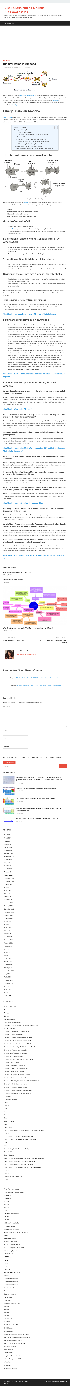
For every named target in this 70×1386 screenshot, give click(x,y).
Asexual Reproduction (26, 95)
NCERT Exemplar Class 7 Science (14, 1247)
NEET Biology (8, 1257)
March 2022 (8, 937)
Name (5, 730)
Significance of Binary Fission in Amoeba (29, 146)
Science (6, 1306)
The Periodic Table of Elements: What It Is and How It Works (35, 798)
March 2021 (8, 961)
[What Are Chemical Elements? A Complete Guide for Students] (8, 788)
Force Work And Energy (11, 1189)
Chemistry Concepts (10, 1099)
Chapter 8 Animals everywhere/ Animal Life (17, 1093)
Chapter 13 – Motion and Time (13, 1056)
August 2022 (8, 921)
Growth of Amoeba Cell (24, 132)
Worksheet (7, 1362)
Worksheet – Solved (10, 1368)
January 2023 (8, 906)
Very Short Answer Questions (13, 1356)
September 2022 (9, 918)
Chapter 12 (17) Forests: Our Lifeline (15, 1053)
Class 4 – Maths (9, 1121)
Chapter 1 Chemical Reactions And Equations (18, 1037)
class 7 (6, 1146)
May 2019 (7, 992)
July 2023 (7, 887)
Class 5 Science (8, 1127)
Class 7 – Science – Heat (11, 1152)
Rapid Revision (8, 1297)
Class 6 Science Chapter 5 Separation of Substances (20, 1139)
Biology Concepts (9, 1019)
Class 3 (6, 1115)
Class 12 (6, 1112)
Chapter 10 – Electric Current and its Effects (17, 1041)
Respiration (7, 1300)
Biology (5, 59)
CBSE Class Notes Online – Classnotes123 (25, 10)
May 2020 (7, 974)
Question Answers (10, 1291)
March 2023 (8, 900)
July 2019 (7, 986)
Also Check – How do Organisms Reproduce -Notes (23, 503)
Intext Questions (9, 1217)
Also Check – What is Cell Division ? (17, 409)
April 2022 (7, 934)
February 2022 (8, 940)
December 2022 (9, 909)
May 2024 (7, 862)
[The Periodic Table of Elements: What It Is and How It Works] (8, 798)
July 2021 (7, 949)
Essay (6, 1180)
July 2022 (7, 924)
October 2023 (8, 884)
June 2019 (7, 989)
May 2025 (7, 841)
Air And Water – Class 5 (11, 1007)
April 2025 (7, 844)
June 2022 (7, 927)
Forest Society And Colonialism (14, 1192)
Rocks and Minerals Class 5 (12, 1303)
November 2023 (9, 881)
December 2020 (9, 971)
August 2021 (8, 946)
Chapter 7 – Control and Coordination (16, 1084)
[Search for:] (35, 766)
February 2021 (8, 964)
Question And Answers (11, 1288)
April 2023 (7, 896)
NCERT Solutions (9, 1254)
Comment (7, 706)
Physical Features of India (12, 1272)
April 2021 (7, 958)
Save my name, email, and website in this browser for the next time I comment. (32, 757)
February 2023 (8, 903)
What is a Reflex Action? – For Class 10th (17, 572)
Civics (6, 1102)
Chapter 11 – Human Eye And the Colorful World (19, 1047)
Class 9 (6, 1173)
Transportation (8, 1349)
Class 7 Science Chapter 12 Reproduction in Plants (19, 1161)
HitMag (64, 1381)
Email (5, 738)
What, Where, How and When (13, 1359)
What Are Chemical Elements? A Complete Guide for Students (36, 788)
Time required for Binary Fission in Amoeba (33, 144)
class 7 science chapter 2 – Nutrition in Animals (18, 1164)
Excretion (7, 1183)
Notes (58, 59)
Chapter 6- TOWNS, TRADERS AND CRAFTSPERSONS (21, 1081)
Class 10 (35, 59)
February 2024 (8, 872)
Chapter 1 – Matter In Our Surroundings (16, 1031)
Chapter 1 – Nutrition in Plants (13, 1034)
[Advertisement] (35, 42)
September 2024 (9, 856)
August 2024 (8, 859)
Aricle (6, 1010)
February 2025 (8, 850)
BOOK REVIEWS (9, 1028)
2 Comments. (27, 67)
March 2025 (8, 847)
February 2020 (8, 980)
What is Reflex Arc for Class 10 (13, 580)
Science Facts (8, 1319)
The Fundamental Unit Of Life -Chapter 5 (17, 1337)
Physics (6, 1275)
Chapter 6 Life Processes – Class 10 (15, 1078)
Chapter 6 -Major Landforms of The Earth (17, 1074)
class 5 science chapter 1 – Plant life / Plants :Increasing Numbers (24, 1130)
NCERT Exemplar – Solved (12, 1244)
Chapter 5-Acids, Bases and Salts (14, 1071)
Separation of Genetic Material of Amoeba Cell (31, 139)
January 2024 (8, 875)
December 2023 (9, 878)
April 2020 (7, 977)
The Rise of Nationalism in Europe (14, 1343)
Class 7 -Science (9, 1155)
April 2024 (7, 866)
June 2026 (7, 835)
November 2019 (9, 983)
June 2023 (7, 890)
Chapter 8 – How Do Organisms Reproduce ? (18, 1090)
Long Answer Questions (11, 1229)
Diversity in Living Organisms (13, 1176)
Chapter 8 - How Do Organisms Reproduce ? (20, 59)
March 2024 (8, 869)
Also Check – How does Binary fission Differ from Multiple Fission (29, 314)
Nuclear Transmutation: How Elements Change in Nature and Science (38, 818)
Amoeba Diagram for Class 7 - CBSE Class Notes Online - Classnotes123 (38, 685)
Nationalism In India (10, 1241)
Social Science (8, 1322)
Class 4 (6, 1118)
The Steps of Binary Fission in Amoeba (26, 130)
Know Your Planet (9, 1226)
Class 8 (6, 1170)
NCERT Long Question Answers (47, 59)
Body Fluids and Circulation (12, 1022)
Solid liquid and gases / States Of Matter (16, 1334)
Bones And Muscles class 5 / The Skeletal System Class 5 (21, 1025)
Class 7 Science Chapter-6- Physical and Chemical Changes (22, 1167)
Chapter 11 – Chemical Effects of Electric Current (19, 1044)
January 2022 (8, 943)
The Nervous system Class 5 (13, 1340)
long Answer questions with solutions (16, 1232)
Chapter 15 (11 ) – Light (11, 1062)
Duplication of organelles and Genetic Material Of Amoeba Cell (32, 136)
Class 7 (6, 1142)
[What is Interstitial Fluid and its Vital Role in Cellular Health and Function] (35, 626)
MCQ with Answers (10, 1238)
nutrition (7, 1269)
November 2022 (9, 912)
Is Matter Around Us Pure (12, 1223)
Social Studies (8, 1328)
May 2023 (7, 893)
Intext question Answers (11, 1213)
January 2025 (8, 853)
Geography (7, 1195)
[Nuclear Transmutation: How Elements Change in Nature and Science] (8, 818)
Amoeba (55, 100)
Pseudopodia (16, 105)
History (6, 1201)
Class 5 (6, 1124)
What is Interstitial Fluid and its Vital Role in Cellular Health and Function (28, 628)
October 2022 (8, 915)
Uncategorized (8, 1352)
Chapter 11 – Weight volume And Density (17, 1050)
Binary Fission (7, 117)
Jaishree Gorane (18, 67)
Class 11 (6, 1108)
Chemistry (7, 1096)
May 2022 (7, 930)
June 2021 (7, 952)
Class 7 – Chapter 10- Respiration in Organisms (19, 1149)
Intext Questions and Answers (13, 1220)
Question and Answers (11, 1281)
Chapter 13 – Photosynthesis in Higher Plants (18, 1059)
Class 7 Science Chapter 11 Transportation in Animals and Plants (24, 1158)
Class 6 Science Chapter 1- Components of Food (19, 1136)
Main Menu (10, 23)
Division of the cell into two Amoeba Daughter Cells (33, 141)
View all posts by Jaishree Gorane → (27, 654)
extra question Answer (11, 1186)
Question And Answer (11, 1278)
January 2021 (8, 967)
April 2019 (7, 995)
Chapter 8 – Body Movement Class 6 (15, 1087)
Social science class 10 (11, 1325)
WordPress (56, 1381)
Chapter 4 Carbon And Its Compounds (16, 1068)
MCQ (6, 1235)
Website (6, 747)
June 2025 (7, 838)
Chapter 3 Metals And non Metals (14, 1065)
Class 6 (6, 1133)
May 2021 (7, 955)
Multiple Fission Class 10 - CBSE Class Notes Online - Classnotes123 (37, 678)
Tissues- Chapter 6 (10, 1346)
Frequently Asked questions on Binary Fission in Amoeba (35, 148)
